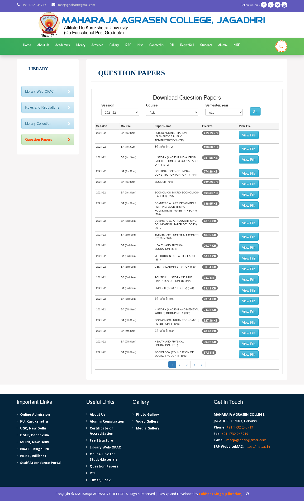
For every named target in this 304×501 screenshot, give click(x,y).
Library (80, 45)
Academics (62, 45)
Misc (140, 45)
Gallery (114, 45)
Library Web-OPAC (39, 91)
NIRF (237, 45)
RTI (172, 45)
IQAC (128, 45)
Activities (97, 45)
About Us (43, 45)
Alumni (223, 45)
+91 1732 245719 (34, 5)
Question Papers (38, 139)
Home (27, 45)
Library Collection (38, 123)
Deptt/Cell (187, 45)
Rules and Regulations (42, 107)
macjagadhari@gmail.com (76, 5)
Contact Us (156, 45)
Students (206, 45)
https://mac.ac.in (257, 446)
